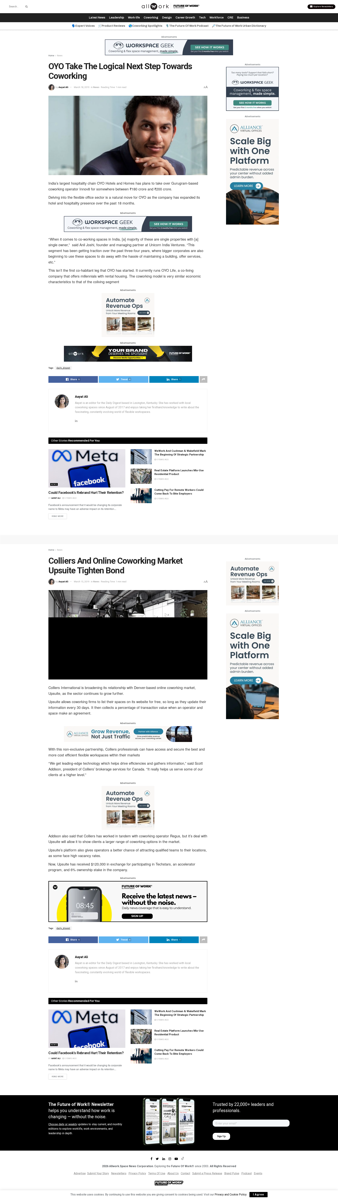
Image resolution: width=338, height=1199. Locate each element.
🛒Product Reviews (111, 25)
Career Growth (185, 17)
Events (258, 1173)
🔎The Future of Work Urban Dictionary (239, 25)
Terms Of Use (156, 1173)
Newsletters (118, 1173)
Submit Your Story (98, 1173)
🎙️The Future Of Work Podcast (187, 25)
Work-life (134, 17)
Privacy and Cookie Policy (230, 1194)
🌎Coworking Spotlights (145, 25)
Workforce (216, 17)
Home (51, 55)
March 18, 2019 (81, 87)
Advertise (80, 1173)
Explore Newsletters (323, 6)
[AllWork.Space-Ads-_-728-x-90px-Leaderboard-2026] (128, 734)
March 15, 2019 (81, 581)
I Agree (258, 1194)
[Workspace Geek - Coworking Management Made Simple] (169, 47)
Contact (185, 1173)
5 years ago (70, 498)
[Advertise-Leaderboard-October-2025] (128, 353)
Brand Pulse (231, 1173)
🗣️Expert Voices (83, 25)
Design (167, 17)
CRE (230, 17)
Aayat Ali (63, 87)
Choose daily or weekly (62, 1124)
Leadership (116, 17)
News (59, 55)
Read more (58, 516)
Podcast (246, 1173)
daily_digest (63, 368)
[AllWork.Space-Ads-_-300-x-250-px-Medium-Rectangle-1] (128, 315)
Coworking (151, 17)
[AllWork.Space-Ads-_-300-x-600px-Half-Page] (252, 171)
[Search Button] (26, 6)
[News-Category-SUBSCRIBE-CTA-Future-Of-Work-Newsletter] (127, 901)
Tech (202, 17)
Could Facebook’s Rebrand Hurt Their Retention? (86, 492)
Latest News (97, 17)
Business (243, 17)
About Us (173, 1173)
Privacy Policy (137, 1173)
